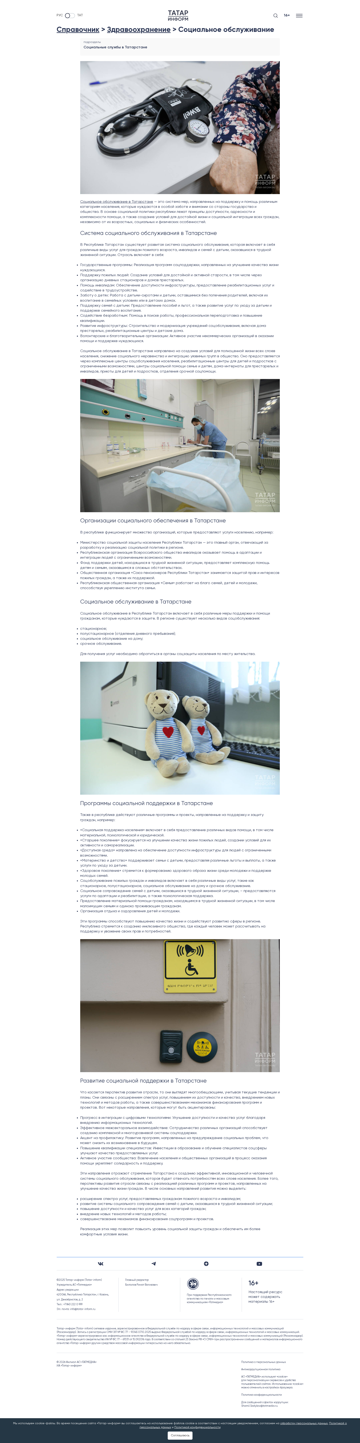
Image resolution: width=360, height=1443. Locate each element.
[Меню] (299, 15)
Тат (80, 15)
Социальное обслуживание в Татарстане (116, 202)
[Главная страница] (178, 15)
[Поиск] (276, 16)
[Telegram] (153, 1264)
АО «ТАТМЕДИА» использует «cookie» (264, 1376)
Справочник (78, 30)
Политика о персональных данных (263, 1362)
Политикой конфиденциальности (197, 1427)
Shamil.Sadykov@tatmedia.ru (259, 1406)
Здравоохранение (139, 30)
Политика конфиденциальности (261, 1395)
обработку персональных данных (304, 1423)
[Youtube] (259, 1264)
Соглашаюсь (180, 1435)
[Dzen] (206, 1263)
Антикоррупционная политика (260, 1369)
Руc (60, 15)
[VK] (100, 1263)
